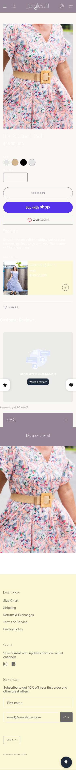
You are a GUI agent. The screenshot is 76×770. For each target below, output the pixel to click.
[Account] (62, 6)
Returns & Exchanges (18, 615)
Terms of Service (15, 622)
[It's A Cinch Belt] (38, 499)
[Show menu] (6, 6)
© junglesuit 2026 (15, 754)
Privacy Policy (13, 629)
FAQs (11, 419)
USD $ (10, 739)
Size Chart (10, 601)
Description (10, 230)
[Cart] (71, 6)
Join (66, 717)
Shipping (9, 608)
